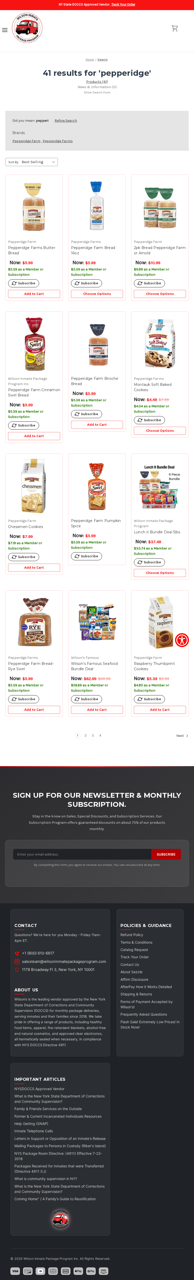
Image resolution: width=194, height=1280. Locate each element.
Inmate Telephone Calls (33, 1131)
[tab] (97, 82)
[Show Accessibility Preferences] (182, 640)
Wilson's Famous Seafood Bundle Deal (94, 666)
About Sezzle (131, 972)
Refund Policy (131, 935)
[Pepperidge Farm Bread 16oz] (97, 207)
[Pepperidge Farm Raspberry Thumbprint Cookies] (160, 623)
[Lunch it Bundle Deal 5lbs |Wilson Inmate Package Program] (160, 486)
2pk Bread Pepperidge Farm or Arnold (160, 250)
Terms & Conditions (136, 942)
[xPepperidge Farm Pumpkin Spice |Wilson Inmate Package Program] (97, 486)
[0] (174, 28)
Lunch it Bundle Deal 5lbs (157, 532)
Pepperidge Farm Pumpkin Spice (96, 523)
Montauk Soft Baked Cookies (153, 387)
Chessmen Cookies (25, 526)
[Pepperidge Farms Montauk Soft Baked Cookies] (160, 344)
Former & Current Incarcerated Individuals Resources (58, 1116)
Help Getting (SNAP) (31, 1123)
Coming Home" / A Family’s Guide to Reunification (55, 1199)
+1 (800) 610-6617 (38, 953)
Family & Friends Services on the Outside (48, 1109)
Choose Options (97, 294)
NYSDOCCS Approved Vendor (39, 1089)
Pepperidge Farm (26, 141)
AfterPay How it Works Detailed (146, 987)
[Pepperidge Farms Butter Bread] (34, 207)
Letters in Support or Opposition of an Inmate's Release (60, 1138)
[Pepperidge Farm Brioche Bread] (97, 344)
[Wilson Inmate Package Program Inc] (27, 28)
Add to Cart (34, 294)
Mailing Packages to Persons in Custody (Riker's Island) (60, 1146)
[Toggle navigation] (5, 31)
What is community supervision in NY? (45, 1178)
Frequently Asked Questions (143, 1014)
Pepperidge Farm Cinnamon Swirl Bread (34, 392)
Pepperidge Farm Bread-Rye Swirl (31, 666)
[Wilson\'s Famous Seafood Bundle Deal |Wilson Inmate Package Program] (97, 623)
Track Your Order (123, 4)
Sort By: (13, 162)
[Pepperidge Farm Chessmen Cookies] (34, 486)
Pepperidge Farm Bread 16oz (93, 250)
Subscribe (166, 854)
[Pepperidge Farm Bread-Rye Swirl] (34, 623)
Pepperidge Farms (58, 141)
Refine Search (66, 120)
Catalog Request (134, 949)
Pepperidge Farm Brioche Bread (94, 381)
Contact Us (129, 964)
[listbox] (39, 162)
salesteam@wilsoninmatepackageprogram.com (64, 961)
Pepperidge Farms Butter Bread (31, 250)
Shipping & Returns (136, 994)
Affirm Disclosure (134, 979)
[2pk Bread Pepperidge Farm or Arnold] (160, 207)
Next (180, 736)
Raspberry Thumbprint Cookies (154, 666)
